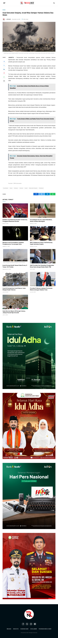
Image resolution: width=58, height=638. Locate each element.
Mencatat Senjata (33, 188)
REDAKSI (9, 19)
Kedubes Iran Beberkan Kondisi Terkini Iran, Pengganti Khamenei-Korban (15, 220)
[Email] (4, 80)
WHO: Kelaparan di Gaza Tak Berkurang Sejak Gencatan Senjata (41, 243)
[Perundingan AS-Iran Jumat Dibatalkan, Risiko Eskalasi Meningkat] (42, 210)
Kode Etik (16, 628)
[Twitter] (4, 65)
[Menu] (4, 3)
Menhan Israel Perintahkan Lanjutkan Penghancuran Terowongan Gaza (13, 243)
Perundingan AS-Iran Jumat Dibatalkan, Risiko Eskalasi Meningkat (41, 220)
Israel (26, 188)
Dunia (4, 9)
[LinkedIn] (4, 69)
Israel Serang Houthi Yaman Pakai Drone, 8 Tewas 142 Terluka (15, 266)
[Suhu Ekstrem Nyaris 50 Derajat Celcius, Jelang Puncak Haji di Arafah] (15, 302)
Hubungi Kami (24, 628)
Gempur (16, 188)
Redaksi (9, 628)
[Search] (54, 3)
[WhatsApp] (4, 76)
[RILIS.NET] (29, 3)
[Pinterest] (4, 73)
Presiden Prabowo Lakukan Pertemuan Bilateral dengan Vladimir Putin (41, 289)
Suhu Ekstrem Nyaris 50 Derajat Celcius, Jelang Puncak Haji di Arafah (14, 311)
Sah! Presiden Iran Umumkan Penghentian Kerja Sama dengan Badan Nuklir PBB (42, 266)
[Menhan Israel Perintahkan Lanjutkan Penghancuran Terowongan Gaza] (15, 233)
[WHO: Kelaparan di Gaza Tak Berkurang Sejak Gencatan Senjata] (42, 233)
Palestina (41, 188)
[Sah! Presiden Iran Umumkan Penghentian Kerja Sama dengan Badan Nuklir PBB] (42, 256)
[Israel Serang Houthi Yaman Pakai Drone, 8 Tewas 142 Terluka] (15, 256)
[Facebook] (4, 61)
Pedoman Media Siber (45, 628)
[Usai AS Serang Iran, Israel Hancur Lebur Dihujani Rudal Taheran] (15, 279)
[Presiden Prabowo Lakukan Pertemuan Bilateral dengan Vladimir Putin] (42, 279)
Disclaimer (33, 628)
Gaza (11, 188)
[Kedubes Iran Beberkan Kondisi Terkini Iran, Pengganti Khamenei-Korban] (15, 210)
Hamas (21, 188)
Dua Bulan (5, 188)
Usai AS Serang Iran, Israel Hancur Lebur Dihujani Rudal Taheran (14, 289)
